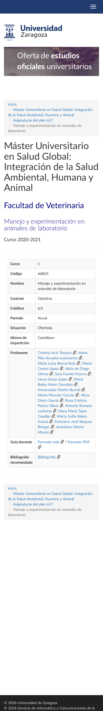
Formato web (48, 442)
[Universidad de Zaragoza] (33, 33)
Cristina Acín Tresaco (55, 353)
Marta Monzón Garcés (56, 395)
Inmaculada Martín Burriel (59, 390)
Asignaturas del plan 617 (33, 120)
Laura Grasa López (52, 379)
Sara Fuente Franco (70, 374)
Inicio (12, 104)
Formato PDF (79, 442)
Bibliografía (47, 457)
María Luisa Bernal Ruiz (57, 363)
